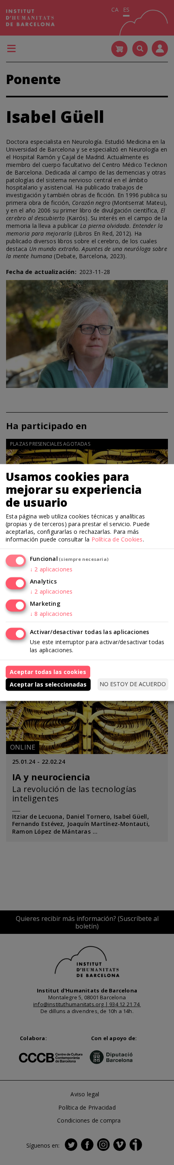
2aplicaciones (51, 569)
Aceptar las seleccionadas (48, 684)
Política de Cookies (117, 539)
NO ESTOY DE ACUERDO (133, 684)
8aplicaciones (51, 613)
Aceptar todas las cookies (48, 671)
